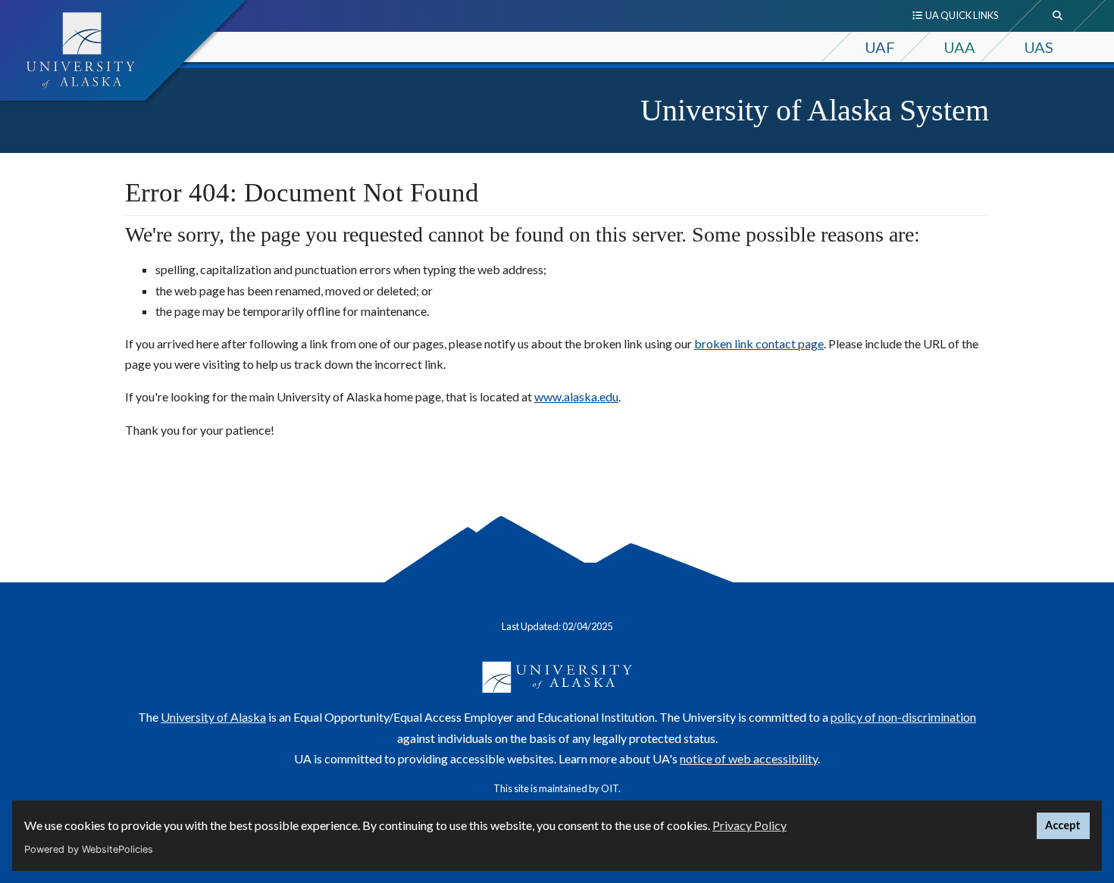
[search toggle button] (1058, 16)
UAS (1038, 47)
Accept (1063, 825)
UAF (880, 47)
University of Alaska (213, 717)
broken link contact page (759, 343)
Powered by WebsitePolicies (88, 849)
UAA (959, 47)
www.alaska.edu (576, 396)
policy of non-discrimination (903, 717)
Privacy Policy (749, 825)
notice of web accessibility (749, 758)
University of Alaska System (814, 110)
